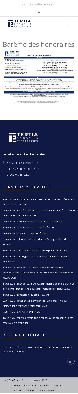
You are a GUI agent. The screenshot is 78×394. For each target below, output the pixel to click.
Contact (17, 390)
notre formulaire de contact (57, 347)
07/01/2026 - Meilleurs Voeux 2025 (21, 311)
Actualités (45, 385)
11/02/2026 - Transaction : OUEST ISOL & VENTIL (26, 294)
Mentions (30, 390)
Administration (47, 390)
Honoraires (30, 385)
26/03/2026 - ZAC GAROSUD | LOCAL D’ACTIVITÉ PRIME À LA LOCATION (35, 250)
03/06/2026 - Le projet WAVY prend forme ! (25, 233)
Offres (57, 385)
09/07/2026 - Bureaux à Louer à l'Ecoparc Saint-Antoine (32, 221)
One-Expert (14, 380)
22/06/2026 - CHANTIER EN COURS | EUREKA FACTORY (28, 227)
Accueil (16, 385)
